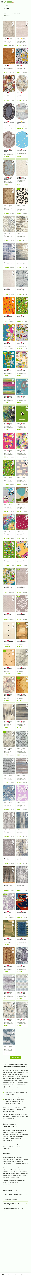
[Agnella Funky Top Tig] (22, 554)
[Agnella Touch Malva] (9, 987)
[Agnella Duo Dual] (9, 283)
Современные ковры (16, 13)
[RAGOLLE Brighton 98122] (9, 61)
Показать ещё (15, 1057)
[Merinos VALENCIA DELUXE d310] (22, 88)
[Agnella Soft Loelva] (9, 852)
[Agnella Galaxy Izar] (9, 608)
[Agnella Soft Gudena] (22, 825)
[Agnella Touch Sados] (9, 1042)
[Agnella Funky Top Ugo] (9, 581)
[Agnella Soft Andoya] (22, 771)
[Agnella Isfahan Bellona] (22, 662)
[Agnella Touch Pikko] (9, 1015)
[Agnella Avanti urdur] (22, 256)
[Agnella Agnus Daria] (9, 201)
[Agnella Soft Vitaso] (9, 906)
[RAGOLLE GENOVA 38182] (9, 88)
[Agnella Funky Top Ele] (22, 391)
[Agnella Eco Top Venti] (22, 283)
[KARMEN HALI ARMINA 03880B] (9, 144)
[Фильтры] (7, 18)
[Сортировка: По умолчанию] (4, 18)
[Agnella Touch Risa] (22, 1015)
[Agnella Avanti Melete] (9, 256)
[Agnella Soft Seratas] (9, 879)
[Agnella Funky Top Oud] (22, 473)
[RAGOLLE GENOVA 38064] (9, 34)
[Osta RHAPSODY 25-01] (22, 173)
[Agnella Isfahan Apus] (9, 662)
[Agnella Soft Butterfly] (22, 798)
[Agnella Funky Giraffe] (9, 310)
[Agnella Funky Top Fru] (9, 419)
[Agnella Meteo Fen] (9, 771)
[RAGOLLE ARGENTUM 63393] (22, 116)
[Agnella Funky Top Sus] (9, 554)
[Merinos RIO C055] (22, 61)
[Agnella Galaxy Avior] (22, 581)
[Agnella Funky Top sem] (9, 527)
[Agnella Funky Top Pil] (22, 500)
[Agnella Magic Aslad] (22, 717)
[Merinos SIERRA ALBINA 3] (9, 116)
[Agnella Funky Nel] (9, 337)
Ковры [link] (8, 5)
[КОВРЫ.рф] (9, 2)
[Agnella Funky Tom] (9, 364)
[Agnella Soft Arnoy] (9, 798)
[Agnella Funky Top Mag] (22, 446)
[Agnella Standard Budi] (22, 906)
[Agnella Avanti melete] (22, 229)
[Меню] (2, 2)
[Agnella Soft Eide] (9, 825)
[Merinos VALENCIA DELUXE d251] (9, 173)
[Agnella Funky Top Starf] (22, 527)
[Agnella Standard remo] (9, 960)
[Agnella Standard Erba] (9, 933)
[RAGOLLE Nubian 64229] (22, 34)
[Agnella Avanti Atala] (9, 229)
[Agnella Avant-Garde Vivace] (22, 201)
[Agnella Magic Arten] (9, 717)
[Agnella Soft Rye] (22, 852)
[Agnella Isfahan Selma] (22, 689)
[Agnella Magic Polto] (9, 744)
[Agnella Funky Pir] (22, 337)
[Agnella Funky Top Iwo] (9, 446)
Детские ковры (7, 13)
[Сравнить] (13, 25)
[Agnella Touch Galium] (22, 960)
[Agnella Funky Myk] (22, 310)
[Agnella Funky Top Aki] (22, 364)
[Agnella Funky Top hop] (22, 419)
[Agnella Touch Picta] (22, 987)
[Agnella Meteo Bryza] (22, 744)
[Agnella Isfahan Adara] (22, 635)
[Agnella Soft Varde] (22, 879)
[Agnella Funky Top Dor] (9, 391)
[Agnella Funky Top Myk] (9, 473)
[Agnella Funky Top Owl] (9, 500)
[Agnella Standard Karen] (22, 933)
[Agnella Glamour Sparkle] (9, 635)
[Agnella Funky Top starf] (22, 144)
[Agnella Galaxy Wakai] (22, 608)
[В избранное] (13, 22)
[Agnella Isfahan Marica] (9, 689)
